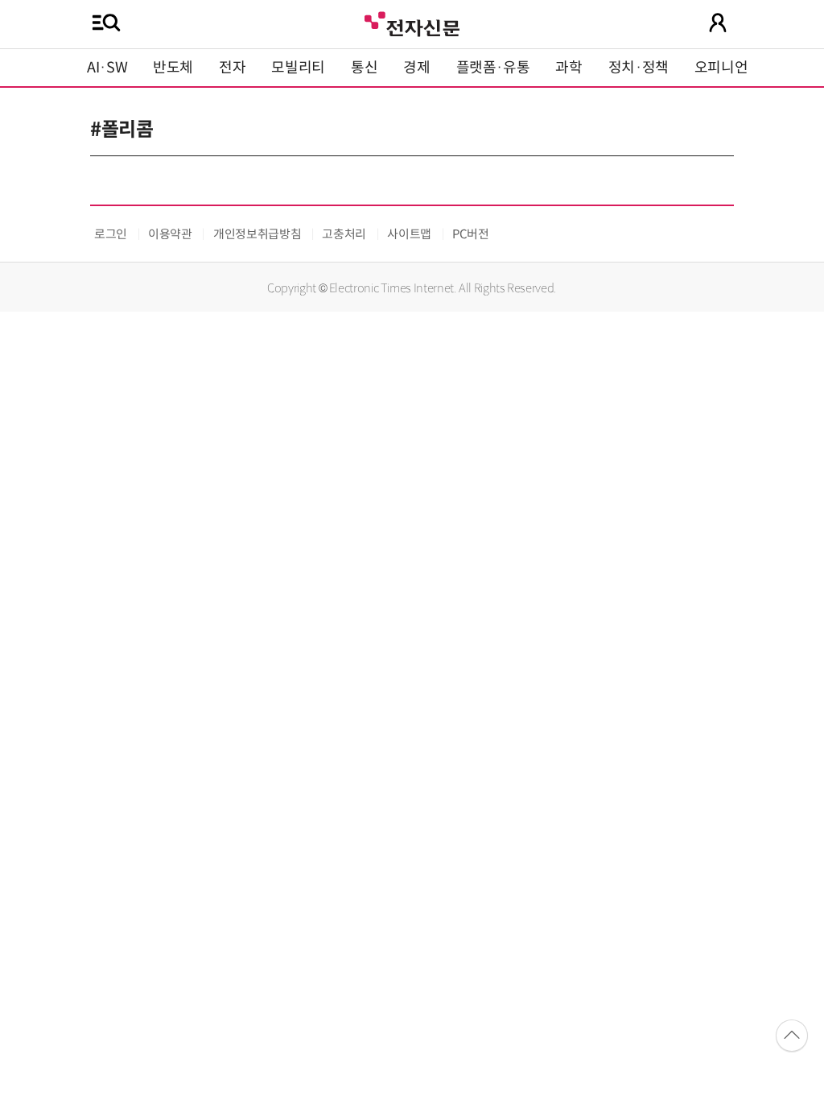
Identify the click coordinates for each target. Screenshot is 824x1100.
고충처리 (344, 234)
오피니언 (721, 68)
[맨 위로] (792, 1035)
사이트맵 (409, 234)
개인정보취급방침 (257, 234)
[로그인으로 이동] (718, 22)
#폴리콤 (122, 130)
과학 (568, 68)
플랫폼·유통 (493, 68)
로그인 (110, 234)
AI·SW (107, 68)
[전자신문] (412, 22)
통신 (364, 68)
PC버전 (470, 234)
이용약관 (170, 234)
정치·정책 (638, 68)
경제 (416, 68)
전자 (232, 68)
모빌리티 (298, 68)
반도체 (173, 68)
